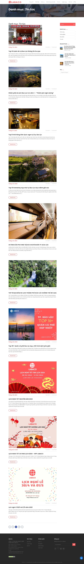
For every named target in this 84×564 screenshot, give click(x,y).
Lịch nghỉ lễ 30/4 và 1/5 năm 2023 (21, 507)
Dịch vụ (42, 2)
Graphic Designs (64, 72)
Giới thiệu (37, 2)
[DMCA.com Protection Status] (12, 556)
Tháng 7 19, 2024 (13, 89)
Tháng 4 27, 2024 (13, 183)
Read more (12, 61)
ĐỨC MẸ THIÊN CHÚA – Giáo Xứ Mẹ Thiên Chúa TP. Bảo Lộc (70, 55)
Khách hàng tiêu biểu (50, 2)
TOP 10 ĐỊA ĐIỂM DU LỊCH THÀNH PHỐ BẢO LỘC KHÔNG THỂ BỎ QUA (33, 293)
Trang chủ (31, 2)
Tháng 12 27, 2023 (13, 449)
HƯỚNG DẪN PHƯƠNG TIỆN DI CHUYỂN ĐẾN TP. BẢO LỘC (29, 245)
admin (48, 47)
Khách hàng (40, 545)
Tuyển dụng (64, 2)
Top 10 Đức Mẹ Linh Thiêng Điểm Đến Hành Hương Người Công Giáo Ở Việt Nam (69, 47)
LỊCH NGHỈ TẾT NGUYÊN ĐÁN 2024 (21, 399)
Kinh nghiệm (62, 34)
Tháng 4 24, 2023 (13, 503)
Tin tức (58, 2)
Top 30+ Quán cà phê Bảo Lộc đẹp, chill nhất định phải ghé (29, 346)
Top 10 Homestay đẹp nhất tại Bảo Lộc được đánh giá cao (29, 188)
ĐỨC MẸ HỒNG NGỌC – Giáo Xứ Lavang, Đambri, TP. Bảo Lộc (69, 63)
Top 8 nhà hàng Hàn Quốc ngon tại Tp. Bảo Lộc (25, 135)
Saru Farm (40, 547)
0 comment (54, 47)
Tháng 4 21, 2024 (13, 240)
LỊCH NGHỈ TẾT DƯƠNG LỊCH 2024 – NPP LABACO (26, 454)
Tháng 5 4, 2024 (13, 130)
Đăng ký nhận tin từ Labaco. (60, 541)
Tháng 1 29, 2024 (13, 395)
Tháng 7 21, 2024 (13, 47)
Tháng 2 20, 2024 (13, 342)
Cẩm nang (62, 31)
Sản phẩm (62, 36)
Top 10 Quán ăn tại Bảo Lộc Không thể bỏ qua (24, 51)
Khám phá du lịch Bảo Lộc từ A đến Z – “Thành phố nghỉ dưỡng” (31, 93)
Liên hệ (70, 2)
